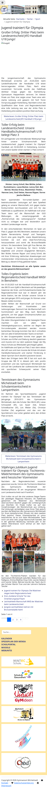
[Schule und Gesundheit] (23, 674)
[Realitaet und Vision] (23, 693)
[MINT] (23, 661)
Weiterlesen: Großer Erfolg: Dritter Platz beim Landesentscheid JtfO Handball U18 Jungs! (23, 117)
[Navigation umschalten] (2, 2)
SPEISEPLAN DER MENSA (13, 641)
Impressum (6, 785)
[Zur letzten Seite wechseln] (26, 618)
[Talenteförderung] (23, 737)
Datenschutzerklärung (24, 783)
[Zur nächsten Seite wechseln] (24, 618)
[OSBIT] (23, 762)
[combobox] (16, 632)
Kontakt (4, 783)
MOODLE (5, 647)
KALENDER (6, 638)
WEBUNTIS (6, 650)
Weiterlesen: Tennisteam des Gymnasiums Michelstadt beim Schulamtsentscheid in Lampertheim (23, 459)
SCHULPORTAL (8, 644)
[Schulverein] (23, 714)
